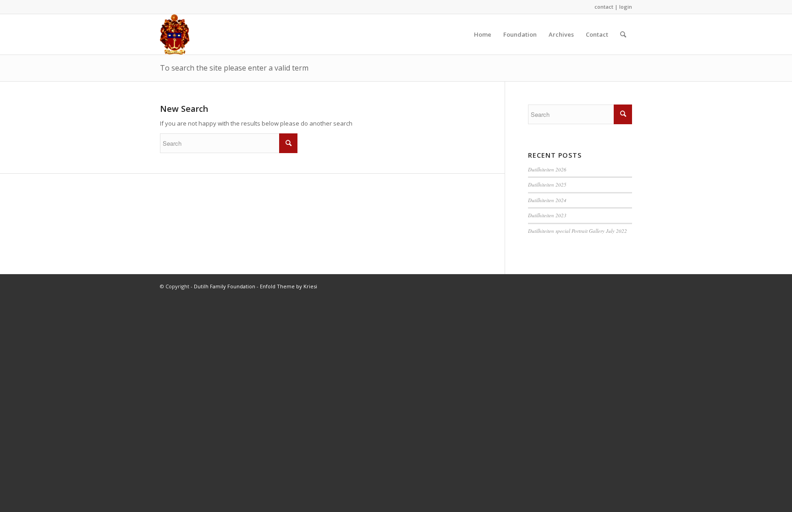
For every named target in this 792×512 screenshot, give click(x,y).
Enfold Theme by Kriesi (288, 286)
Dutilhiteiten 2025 (547, 184)
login (625, 6)
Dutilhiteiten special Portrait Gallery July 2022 (577, 230)
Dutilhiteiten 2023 (547, 215)
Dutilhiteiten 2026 (547, 169)
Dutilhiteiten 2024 (547, 200)
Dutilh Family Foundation (224, 286)
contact (603, 6)
